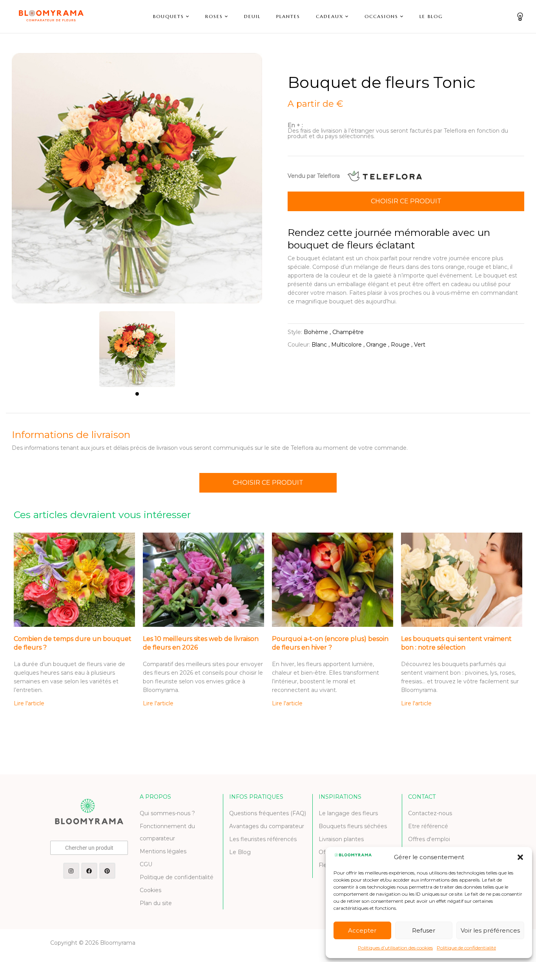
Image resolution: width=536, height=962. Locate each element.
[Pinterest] (107, 871)
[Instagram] (71, 871)
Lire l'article (29, 703)
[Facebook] (89, 871)
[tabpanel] (137, 345)
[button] (520, 857)
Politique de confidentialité (466, 948)
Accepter (362, 930)
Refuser (423, 930)
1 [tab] (137, 394)
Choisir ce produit (406, 201)
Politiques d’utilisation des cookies (395, 948)
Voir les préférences (490, 930)
